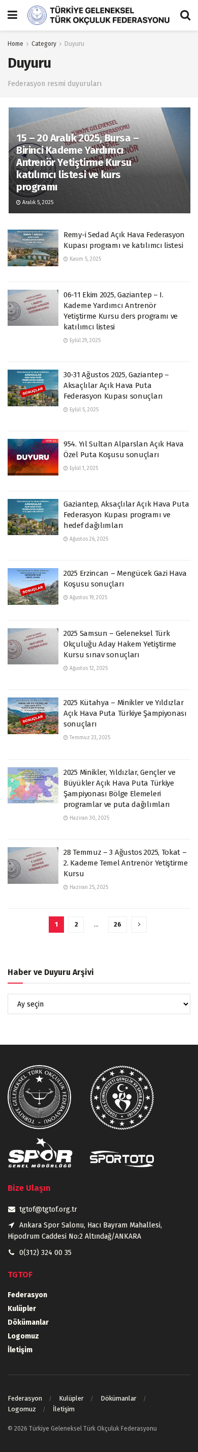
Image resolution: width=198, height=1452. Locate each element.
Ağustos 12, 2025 (88, 668)
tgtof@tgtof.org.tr (48, 1209)
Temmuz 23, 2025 (89, 738)
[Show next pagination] (139, 924)
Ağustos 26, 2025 (88, 539)
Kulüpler (22, 1308)
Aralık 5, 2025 (37, 203)
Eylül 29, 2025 (84, 341)
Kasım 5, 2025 (84, 259)
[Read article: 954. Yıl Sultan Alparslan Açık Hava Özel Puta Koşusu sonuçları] (33, 457)
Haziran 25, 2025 (88, 887)
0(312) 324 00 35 (45, 1252)
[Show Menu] (12, 15)
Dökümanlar (28, 1322)
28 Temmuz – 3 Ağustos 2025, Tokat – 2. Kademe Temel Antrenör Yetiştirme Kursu (125, 863)
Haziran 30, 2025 (88, 818)
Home (15, 43)
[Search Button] (185, 15)
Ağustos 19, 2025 (87, 598)
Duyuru (74, 43)
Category (43, 43)
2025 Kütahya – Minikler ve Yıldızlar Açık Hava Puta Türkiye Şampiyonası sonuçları (125, 713)
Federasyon (27, 1295)
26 (117, 924)
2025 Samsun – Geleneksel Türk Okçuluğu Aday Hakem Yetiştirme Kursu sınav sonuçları (119, 644)
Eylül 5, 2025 (83, 410)
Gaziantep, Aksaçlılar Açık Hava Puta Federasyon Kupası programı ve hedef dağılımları (126, 514)
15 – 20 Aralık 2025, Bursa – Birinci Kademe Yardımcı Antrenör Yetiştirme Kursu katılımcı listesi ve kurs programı (77, 162)
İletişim (20, 1350)
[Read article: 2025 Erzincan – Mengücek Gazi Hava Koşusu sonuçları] (33, 586)
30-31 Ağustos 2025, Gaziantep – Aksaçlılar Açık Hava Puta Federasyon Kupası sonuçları (116, 385)
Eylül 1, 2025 (83, 468)
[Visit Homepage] (98, 15)
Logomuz (23, 1336)
